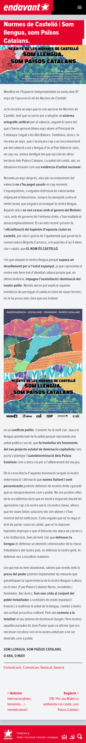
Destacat (46, 667)
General (59, 667)
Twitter (20, 737)
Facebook (30, 737)
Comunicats (31, 667)
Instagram (53, 737)
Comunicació (12, 667)
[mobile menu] (79, 7)
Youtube (41, 737)
